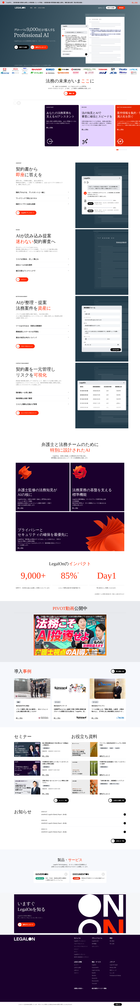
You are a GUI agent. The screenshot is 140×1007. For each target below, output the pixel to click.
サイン (75, 951)
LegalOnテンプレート (79, 954)
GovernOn (94, 978)
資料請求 (121, 8)
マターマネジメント (79, 943)
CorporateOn (95, 967)
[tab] (117, 149)
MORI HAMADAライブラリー (81, 957)
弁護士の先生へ (78, 988)
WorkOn (94, 975)
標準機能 (94, 943)
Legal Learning (96, 970)
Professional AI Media (115, 975)
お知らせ (76, 970)
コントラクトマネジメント (81, 946)
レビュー (76, 949)
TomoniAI (94, 983)
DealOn (94, 973)
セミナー (76, 965)
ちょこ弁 (112, 973)
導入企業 (112, 943)
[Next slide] (18, 103)
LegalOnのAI (95, 941)
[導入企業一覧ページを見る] (70, 71)
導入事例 (112, 941)
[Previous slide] (15, 103)
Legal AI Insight (114, 965)
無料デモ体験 (111, 8)
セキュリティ (95, 946)
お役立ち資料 (77, 967)
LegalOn (94, 965)
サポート (76, 973)
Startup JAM (113, 967)
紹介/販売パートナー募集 (99, 988)
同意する (118, 1004)
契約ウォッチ (113, 970)
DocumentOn (95, 981)
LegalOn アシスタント (80, 941)
